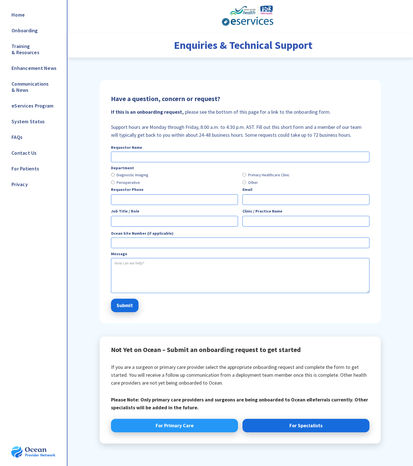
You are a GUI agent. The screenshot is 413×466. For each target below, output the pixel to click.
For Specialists (306, 425)
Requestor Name (126, 147)
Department (122, 167)
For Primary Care (175, 425)
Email (247, 189)
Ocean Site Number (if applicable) (142, 233)
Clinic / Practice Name (262, 211)
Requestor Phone (127, 189)
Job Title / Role (125, 211)
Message (119, 253)
